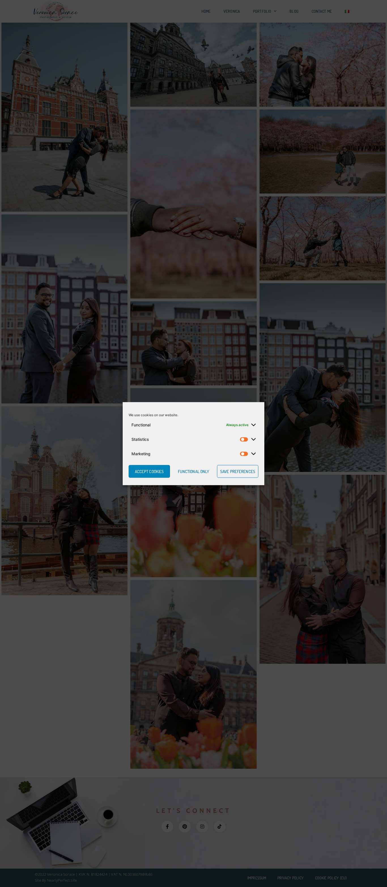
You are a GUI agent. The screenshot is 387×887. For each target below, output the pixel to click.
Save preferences (237, 471)
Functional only (193, 471)
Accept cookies (149, 471)
